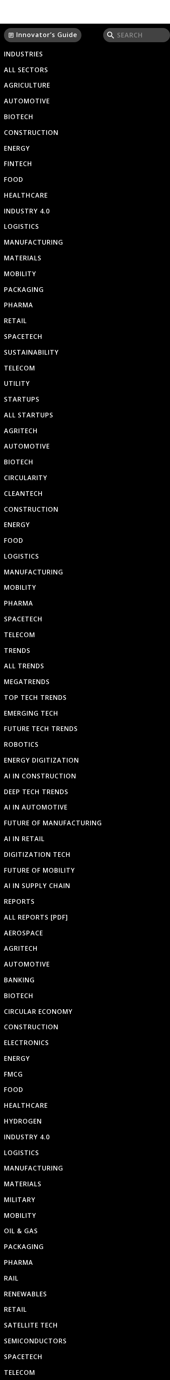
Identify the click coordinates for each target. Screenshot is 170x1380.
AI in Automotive (36, 807)
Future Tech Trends (41, 728)
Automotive (27, 101)
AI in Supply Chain (37, 885)
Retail (15, 320)
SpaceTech (23, 336)
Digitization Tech (37, 854)
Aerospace (23, 933)
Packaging (24, 289)
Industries (23, 54)
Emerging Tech (31, 713)
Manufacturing (33, 242)
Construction (31, 132)
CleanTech (23, 493)
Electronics (26, 1042)
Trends (17, 650)
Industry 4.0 (27, 211)
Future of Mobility (39, 870)
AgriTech (21, 430)
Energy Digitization (41, 760)
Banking (19, 980)
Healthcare (26, 195)
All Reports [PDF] (36, 917)
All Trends (24, 666)
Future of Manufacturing (53, 823)
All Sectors (26, 69)
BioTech (19, 116)
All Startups (28, 415)
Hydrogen (23, 1121)
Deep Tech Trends (36, 791)
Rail (11, 1278)
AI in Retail (24, 838)
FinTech (18, 163)
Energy (17, 148)
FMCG (13, 1074)
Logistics (21, 226)
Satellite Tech (31, 1325)
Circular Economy (38, 1011)
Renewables (25, 1294)
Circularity (25, 477)
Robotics (21, 744)
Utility (17, 383)
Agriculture (27, 85)
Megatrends (27, 681)
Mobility (20, 273)
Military (20, 1199)
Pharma (18, 305)
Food (13, 179)
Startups (22, 399)
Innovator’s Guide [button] (42, 34)
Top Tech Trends (35, 697)
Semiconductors (35, 1341)
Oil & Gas (21, 1231)
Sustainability (31, 352)
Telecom (19, 368)
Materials (23, 258)
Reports (19, 901)
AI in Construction (40, 776)
